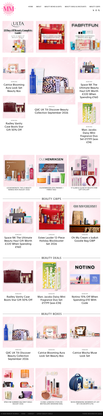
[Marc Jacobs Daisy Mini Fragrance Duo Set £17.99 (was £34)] (89, 113)
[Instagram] (96, 10)
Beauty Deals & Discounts (75, 7)
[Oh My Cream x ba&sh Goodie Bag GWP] (84, 217)
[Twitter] (93, 10)
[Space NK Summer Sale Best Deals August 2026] (18, 384)
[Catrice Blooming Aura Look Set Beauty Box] (14, 68)
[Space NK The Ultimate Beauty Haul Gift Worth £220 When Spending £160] (89, 68)
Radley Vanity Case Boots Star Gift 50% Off (14, 126)
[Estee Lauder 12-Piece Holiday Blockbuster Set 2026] (51, 217)
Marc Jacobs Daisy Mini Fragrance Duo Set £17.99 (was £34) (89, 136)
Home (30, 7)
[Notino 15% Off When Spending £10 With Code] (84, 276)
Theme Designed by (92, 413)
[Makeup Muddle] (8, 9)
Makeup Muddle (13, 413)
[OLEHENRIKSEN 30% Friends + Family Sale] (51, 171)
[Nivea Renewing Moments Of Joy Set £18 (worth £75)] (85, 384)
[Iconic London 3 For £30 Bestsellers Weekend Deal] (51, 384)
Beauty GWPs (95, 7)
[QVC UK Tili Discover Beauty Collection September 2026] (51, 80)
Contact (31, 413)
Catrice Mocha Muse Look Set (85, 354)
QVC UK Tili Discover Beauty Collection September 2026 (51, 111)
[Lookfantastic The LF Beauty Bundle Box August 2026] (19, 171)
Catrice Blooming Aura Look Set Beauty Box (14, 87)
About (38, 7)
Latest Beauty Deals (45, 413)
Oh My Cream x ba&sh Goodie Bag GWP (84, 239)
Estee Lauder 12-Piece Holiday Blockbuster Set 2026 (51, 240)
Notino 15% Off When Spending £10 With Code (85, 300)
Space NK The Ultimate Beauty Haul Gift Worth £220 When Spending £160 (89, 91)
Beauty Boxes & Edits (53, 7)
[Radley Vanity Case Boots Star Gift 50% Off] (14, 107)
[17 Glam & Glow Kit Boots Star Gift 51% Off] (84, 171)
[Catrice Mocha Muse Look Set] (84, 332)
